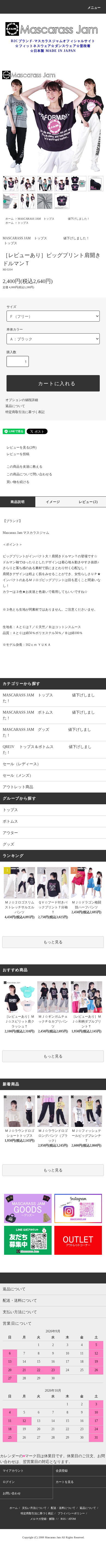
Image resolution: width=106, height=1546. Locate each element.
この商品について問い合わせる (29, 474)
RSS (63, 1518)
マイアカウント (13, 1470)
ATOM (72, 1518)
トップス (23, 222)
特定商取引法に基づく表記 (25, 412)
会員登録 (62, 1470)
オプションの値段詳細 (21, 400)
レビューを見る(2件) (21, 447)
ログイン (9, 1481)
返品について (15, 406)
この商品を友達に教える (24, 467)
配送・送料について (63, 1507)
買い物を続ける (18, 482)
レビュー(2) (88, 502)
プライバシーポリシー (71, 1513)
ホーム (9, 218)
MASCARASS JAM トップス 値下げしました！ (54, 218)
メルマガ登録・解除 (42, 1518)
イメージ (53, 502)
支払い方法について (34, 1507)
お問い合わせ (12, 1493)
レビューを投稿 (18, 454)
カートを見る (65, 1481)
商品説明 (18, 502)
